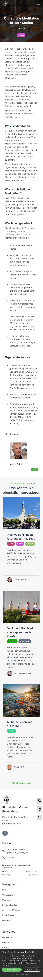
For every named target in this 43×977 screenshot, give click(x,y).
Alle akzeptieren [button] (12, 969)
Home (4, 890)
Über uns (6, 900)
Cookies (5, 947)
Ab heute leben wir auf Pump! (19, 724)
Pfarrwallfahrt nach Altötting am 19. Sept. (21, 536)
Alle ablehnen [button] (32, 969)
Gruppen (6, 920)
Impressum (7, 937)
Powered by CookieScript (22, 974)
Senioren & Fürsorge (11, 910)
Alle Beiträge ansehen (21, 783)
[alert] (21, 963)
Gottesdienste (8, 895)
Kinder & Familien (9, 905)
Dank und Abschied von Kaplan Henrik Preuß (20, 632)
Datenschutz (7, 942)
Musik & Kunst (8, 915)
